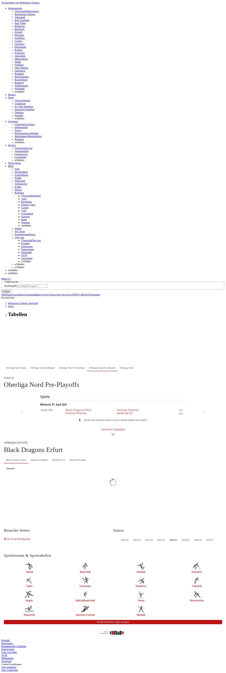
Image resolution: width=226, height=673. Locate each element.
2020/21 (173, 540)
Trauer (18, 130)
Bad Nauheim (22, 20)
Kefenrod (19, 53)
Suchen (6, 291)
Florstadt (19, 35)
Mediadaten (7, 658)
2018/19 (198, 540)
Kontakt (25, 243)
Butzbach (19, 29)
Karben (18, 50)
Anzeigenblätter (32, 294)
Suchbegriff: (10, 286)
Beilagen (19, 139)
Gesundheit (27, 213)
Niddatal (19, 64)
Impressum (27, 246)
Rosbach (19, 82)
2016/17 (210, 540)
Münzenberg (21, 59)
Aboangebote (22, 151)
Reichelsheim (22, 76)
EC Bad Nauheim (24, 106)
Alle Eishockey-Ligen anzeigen (114, 622)
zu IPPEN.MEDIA (79, 294)
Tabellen (19, 112)
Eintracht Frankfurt (24, 109)
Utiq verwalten (9, 652)
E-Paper (51, 294)
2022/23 (149, 540)
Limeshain (20, 56)
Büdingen (20, 26)
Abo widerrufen (9, 670)
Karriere (25, 216)
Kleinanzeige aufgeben (27, 133)
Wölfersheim (21, 85)
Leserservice (21, 154)
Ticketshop (94, 294)
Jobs (3, 294)
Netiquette (26, 252)
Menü (4, 278)
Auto (23, 198)
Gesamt (10, 468)
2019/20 (185, 540)
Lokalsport (20, 103)
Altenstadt (20, 17)
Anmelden (18, 294)
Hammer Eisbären (128, 410)
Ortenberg (20, 70)
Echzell (18, 32)
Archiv (43, 294)
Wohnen (25, 222)
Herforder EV (125, 413)
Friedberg (20, 38)
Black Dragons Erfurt (78, 410)
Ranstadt (19, 73)
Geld (23, 210)
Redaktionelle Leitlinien (13, 646)
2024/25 (125, 540)
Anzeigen (6, 661)
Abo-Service (62, 294)
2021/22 (161, 540)
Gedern (18, 41)
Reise (24, 219)
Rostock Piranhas (76, 413)
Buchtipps (26, 201)
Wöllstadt (19, 88)
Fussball (19, 115)
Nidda (18, 62)
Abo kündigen (8, 667)
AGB (24, 255)
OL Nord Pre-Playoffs (18, 539)
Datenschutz (27, 249)
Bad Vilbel (20, 23)
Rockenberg (21, 79)
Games (24, 207)
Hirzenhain (20, 47)
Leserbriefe (20, 157)
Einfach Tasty (28, 204)
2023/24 (137, 540)
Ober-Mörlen (21, 67)
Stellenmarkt (21, 127)
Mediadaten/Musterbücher (28, 136)
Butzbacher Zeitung (25, 14)
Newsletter (26, 258)
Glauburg (19, 44)
